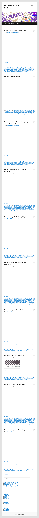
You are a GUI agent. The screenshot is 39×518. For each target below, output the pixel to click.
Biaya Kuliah (30, 64)
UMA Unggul (8, 70)
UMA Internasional (29, 69)
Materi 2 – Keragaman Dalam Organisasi (16, 430)
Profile (9, 23)
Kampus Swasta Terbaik (14, 66)
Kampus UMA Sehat (7, 67)
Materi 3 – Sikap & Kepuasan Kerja (14, 384)
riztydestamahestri (16, 32)
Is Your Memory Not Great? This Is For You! (11, 482)
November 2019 (6, 496)
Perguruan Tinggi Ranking (19, 68)
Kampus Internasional (7, 66)
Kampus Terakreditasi (21, 66)
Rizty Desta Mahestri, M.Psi (12, 6)
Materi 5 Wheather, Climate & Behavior (16, 31)
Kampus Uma (32, 66)
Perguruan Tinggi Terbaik (13, 69)
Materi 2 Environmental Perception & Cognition (11, 486)
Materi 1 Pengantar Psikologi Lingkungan (17, 217)
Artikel (18, 23)
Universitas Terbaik (21, 71)
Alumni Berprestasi (16, 64)
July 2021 (5, 493)
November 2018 (6, 498)
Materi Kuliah (13, 23)
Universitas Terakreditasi (14, 71)
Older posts (6, 474)
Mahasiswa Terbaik (24, 67)
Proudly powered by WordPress (19, 514)
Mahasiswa (12, 67)
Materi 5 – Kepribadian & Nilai (13, 310)
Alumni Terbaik (21, 64)
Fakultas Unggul (26, 65)
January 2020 (6, 494)
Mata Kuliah (8, 64)
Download (6, 62)
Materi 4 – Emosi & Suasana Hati (14, 355)
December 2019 (6, 495)
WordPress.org (6, 510)
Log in (5, 507)
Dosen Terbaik (10, 65)
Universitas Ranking (27, 70)
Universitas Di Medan (20, 70)
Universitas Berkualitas (13, 70)
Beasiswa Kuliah (26, 64)
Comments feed (6, 509)
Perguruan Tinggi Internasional (10, 68)
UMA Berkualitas (20, 69)
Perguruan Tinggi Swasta (27, 68)
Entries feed (6, 508)
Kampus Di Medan (32, 65)
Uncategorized (6, 503)
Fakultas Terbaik (21, 65)
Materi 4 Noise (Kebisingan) (12, 76)
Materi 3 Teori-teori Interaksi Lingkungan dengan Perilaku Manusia (14, 485)
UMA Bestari (25, 69)
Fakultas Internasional (15, 65)
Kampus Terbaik (27, 66)
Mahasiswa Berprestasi (17, 67)
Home (5, 23)
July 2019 (5, 497)
